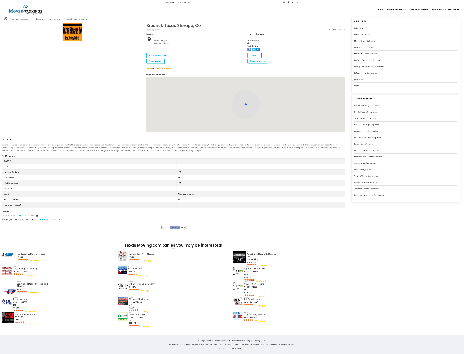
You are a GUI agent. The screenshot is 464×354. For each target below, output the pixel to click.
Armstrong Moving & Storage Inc (261, 255)
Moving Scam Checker (364, 47)
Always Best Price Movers (141, 254)
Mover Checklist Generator (365, 54)
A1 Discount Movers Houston (32, 254)
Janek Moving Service (254, 314)
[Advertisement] (72, 59)
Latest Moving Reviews (209, 344)
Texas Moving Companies (365, 118)
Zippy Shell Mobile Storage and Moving (32, 285)
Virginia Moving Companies (366, 176)
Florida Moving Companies (365, 112)
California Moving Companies (367, 105)
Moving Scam (259, 341)
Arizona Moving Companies (366, 131)
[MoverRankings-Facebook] (288, 2)
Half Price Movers (252, 299)
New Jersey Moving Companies (367, 137)
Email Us (255, 55)
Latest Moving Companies (365, 73)
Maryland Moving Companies (367, 150)
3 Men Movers (20, 299)
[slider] (153, 29)
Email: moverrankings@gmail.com (177, 2)
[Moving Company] (5, 19)
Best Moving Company (397, 10)
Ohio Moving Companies (364, 169)
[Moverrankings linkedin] (297, 2)
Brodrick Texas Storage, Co (173, 25)
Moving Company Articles (255, 344)
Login (356, 86)
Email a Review (258, 61)
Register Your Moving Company (367, 60)
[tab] (245, 74)
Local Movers (220, 341)
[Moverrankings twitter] (293, 2)
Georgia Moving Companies (366, 182)
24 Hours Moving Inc (139, 299)
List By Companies (362, 34)
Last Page (175, 227)
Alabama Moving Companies (367, 189)
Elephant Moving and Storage (25, 315)
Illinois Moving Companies (365, 144)
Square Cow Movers (254, 284)
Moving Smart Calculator (365, 41)
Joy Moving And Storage (26, 268)
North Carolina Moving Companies (369, 195)
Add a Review (156, 61)
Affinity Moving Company (142, 284)
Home (380, 10)
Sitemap (291, 344)
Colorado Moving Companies (366, 163)
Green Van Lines (137, 314)
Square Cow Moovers (254, 268)
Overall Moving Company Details (231, 344)
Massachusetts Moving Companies (369, 157)
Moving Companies (419, 10)
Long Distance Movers (234, 341)
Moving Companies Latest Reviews (369, 66)
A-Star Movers (135, 268)
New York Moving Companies (366, 125)
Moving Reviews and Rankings (445, 10)
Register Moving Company (276, 344)
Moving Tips (248, 341)
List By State (359, 28)
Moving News (359, 79)
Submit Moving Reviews (190, 344)
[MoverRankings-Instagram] (284, 2)
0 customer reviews (337, 30)
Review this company (160, 55)
